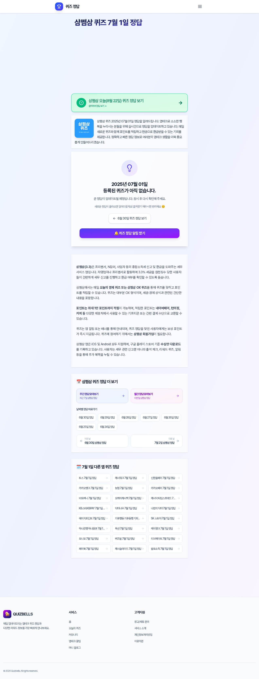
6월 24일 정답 (107, 426)
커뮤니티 (73, 634)
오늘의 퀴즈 (75, 628)
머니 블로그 (75, 647)
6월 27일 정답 (150, 417)
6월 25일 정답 (86, 426)
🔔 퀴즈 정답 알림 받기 (129, 233)
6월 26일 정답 (171, 417)
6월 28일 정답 (129, 417)
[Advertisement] (129, 58)
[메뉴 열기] (200, 6)
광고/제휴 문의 (141, 621)
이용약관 (138, 641)
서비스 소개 (140, 628)
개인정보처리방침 (143, 634)
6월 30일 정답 (86, 417)
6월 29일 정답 (107, 417)
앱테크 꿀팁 (75, 641)
